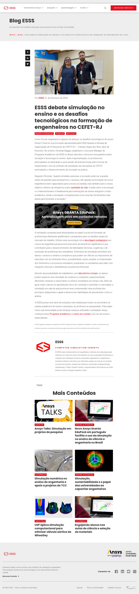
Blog (20, 35)
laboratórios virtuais (88, 273)
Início (12, 35)
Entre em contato (123, 8)
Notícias (71, 133)
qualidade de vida (79, 187)
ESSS (41, 98)
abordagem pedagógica (96, 240)
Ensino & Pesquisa (44, 133)
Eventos (60, 133)
